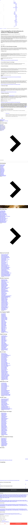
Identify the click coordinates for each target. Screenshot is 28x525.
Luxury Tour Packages (2, 127)
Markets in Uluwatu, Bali (4, 328)
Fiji (21, 496)
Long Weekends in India (2, 211)
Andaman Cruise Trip (3, 294)
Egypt (18, 494)
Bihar (16, 500)
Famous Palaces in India (2, 220)
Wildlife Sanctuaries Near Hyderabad (5, 287)
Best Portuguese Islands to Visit (4, 290)
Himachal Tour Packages (4, 413)
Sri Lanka (16, 9)
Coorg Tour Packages (3, 422)
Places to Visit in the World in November (5, 395)
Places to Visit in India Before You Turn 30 (6, 355)
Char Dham (1, 501)
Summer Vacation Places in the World (5, 409)
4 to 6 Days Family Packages (15, 509)
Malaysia (6, 494)
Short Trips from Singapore (4, 309)
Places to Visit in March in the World (5, 259)
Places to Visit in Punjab (4, 358)
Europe (12, 494)
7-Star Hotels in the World (4, 301)
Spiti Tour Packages (3, 415)
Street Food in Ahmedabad (4, 317)
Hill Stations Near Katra (4, 286)
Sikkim (16, 501)
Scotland (8, 497)
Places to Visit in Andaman (4, 385)
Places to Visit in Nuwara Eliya (4, 366)
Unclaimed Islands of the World (4, 378)
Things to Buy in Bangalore (4, 318)
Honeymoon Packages (2, 128)
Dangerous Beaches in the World (4, 291)
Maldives (17, 494)
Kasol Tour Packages (3, 424)
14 (9, 513)
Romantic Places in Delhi (4, 279)
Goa (4, 500)
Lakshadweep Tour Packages (4, 434)
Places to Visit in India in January (5, 254)
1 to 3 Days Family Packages (8, 509)
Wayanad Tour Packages (4, 423)
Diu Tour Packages (3, 431)
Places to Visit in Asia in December (5, 273)
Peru (4, 496)
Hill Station (16, 21)
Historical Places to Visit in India (4, 399)
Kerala (1, 500)
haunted (16, 19)
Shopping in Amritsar (3, 322)
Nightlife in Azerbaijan (3, 329)
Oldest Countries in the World (4, 379)
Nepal (8, 494)
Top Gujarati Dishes (3, 313)
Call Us (5, 523)
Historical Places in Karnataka (4, 345)
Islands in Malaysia (3, 289)
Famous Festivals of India (4, 346)
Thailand (1, 494)
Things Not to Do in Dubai (4, 303)
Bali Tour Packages (3, 438)
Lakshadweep (4, 501)
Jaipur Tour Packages (3, 433)
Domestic (1, 164)
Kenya (17, 496)
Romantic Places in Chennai (4, 280)
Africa (20, 494)
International (3, 164)
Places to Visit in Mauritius (4, 387)
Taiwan (8, 496)
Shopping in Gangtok (3, 323)
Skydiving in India (3, 292)
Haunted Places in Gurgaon (4, 300)
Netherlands (19, 496)
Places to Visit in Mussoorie (4, 388)
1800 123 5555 (3, 520)
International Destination (15, 7)
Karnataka (23, 500)
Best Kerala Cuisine (3, 314)
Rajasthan (6, 500)
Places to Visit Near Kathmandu (4, 365)
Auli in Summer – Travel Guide (4, 406)
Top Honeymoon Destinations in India (5, 296)
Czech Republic (10, 496)
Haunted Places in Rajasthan (4, 299)
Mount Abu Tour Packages (4, 421)
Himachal (21, 500)
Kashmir (9, 500)
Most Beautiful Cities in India (3, 221)
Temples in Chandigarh (3, 343)
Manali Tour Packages (3, 419)
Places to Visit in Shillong (4, 389)
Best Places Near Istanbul (4, 370)
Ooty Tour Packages (3, 428)
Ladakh (3, 500)
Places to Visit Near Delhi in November (5, 392)
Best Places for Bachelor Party (4, 297)
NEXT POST (1, 120)
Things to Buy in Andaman (4, 319)
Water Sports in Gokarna (4, 293)
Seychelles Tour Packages (4, 444)
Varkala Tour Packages (3, 420)
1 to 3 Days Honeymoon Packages (4, 504)
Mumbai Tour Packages (3, 432)
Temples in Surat (3, 342)
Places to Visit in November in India (5, 271)
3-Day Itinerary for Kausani (4, 405)
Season (14, 11)
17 (12, 513)
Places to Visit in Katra (3, 361)
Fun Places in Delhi (3, 281)
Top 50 (16, 25)
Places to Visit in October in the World (5, 269)
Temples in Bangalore (3, 340)
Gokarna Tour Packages (4, 429)
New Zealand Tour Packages (4, 443)
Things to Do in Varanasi (4, 306)
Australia (22, 494)
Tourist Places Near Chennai (4, 372)
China (6, 496)
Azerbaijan (1, 497)
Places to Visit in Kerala (4, 383)
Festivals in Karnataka (3, 347)
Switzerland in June (3, 263)
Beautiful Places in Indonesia (4, 377)
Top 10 (16, 23)
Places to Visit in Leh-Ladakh (4, 391)
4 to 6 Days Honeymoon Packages (11, 504)
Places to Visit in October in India (5, 268)
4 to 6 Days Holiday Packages (15, 505)
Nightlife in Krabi (3, 330)
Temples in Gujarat (3, 341)
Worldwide (15, 20)
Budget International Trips (4, 401)
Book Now (1, 207)
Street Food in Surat (3, 316)
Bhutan (27, 494)
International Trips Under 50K (4, 407)
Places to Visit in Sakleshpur (4, 362)
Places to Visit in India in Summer (5, 400)
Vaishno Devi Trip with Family (4, 348)
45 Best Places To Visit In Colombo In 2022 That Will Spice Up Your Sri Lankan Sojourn (10, 102)
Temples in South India (2, 215)
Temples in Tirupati (3, 339)
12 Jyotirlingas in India (3, 335)
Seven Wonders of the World (3, 218)
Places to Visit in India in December (5, 272)
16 (11, 513)
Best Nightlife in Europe (4, 331)
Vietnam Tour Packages (3, 445)
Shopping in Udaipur (3, 321)
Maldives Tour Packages (4, 439)
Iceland (25, 496)
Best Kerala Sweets (3, 315)
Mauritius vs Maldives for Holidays (5, 404)
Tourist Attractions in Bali (4, 402)
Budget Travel (16, 16)
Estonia (15, 496)
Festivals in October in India (4, 270)
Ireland (1, 496)
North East (13, 501)
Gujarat (18, 500)
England (6, 497)
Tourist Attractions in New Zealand (5, 375)
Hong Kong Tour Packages (4, 441)
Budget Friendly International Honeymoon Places (6, 408)
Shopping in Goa (3, 320)
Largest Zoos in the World (3, 222)
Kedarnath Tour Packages (4, 426)
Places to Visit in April (3, 262)
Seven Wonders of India (2, 217)
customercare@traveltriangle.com (5, 521)
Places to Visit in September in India (5, 266)
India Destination (15, 3)
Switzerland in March (3, 258)
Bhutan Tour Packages (3, 440)
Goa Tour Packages (3, 417)
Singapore (3, 494)
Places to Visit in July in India (4, 264)
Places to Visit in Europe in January (5, 256)
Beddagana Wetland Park (12, 95)
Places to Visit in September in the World (5, 267)
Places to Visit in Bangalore (4, 359)
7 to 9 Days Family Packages (22, 509)
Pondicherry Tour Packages (4, 430)
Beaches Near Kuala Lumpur (4, 288)
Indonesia (25, 494)
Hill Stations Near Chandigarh (4, 284)
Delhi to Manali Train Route (4, 307)
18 (13, 513)
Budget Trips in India (2, 212)
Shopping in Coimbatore (4, 325)
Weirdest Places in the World (4, 302)
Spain (13, 496)
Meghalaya (11, 501)
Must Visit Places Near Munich (4, 371)
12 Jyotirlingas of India (2, 210)
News (16, 22)
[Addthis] (2, 118)
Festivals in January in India (4, 255)
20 (15, 513)
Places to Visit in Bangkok (4, 367)
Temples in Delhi (3, 337)
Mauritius (14, 494)
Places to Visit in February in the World (5, 257)
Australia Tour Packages (4, 442)
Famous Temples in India (2, 219)
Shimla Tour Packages (3, 425)
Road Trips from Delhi (3, 282)
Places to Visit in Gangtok (4, 386)
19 (14, 513)
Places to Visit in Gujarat (4, 357)
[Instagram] (1, 118)
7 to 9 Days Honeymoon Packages (19, 504)
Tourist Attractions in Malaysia (4, 376)
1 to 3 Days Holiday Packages (8, 505)
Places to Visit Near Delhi (4, 356)
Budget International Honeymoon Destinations (5, 216)
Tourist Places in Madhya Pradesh (5, 374)
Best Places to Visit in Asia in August (5, 265)
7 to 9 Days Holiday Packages (22, 505)
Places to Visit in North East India (5, 393)
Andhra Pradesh (14, 500)
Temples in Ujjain (3, 338)
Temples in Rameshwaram (4, 344)
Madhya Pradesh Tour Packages (4, 418)
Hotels (14, 12)
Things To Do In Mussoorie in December (5, 275)
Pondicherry (8, 501)
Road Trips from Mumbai (4, 283)
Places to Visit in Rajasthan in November (5, 394)
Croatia (3, 496)
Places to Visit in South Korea (4, 369)
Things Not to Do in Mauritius (4, 304)
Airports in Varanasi (3, 308)
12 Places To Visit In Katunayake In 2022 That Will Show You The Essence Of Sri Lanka (10, 84)
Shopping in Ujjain (3, 326)
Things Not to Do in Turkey (4, 305)
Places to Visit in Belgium (4, 368)
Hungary (23, 496)
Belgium (4, 497)
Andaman (11, 500)
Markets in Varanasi (3, 327)
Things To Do (15, 14)
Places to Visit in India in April (4, 260)
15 (10, 513)
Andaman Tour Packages (4, 416)
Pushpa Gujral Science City (4, 349)
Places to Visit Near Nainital (4, 364)
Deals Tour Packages (2, 126)
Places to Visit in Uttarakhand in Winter (5, 363)
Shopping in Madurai (3, 324)
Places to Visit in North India (3, 214)
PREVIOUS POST (3, 119)
